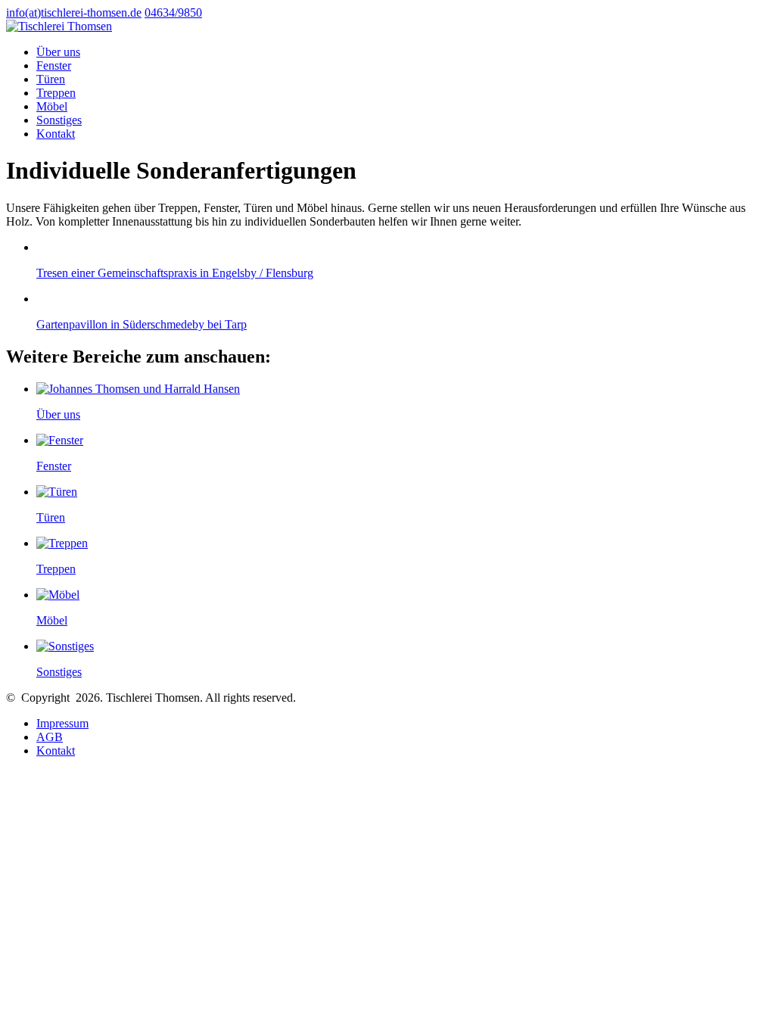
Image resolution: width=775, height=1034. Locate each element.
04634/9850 (173, 12)
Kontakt (55, 750)
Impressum (62, 723)
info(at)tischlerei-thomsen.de (74, 12)
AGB (49, 736)
